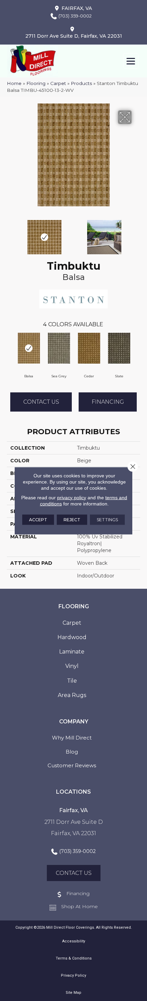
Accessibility (73, 941)
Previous (10, 233)
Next (136, 233)
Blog (72, 751)
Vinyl (72, 666)
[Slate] (119, 348)
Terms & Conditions (74, 958)
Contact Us (41, 402)
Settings (107, 519)
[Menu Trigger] (130, 61)
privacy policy (71, 497)
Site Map (73, 992)
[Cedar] (89, 348)
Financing (108, 402)
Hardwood (71, 637)
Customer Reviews (72, 765)
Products (81, 83)
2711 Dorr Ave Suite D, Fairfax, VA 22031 (73, 36)
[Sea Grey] (59, 348)
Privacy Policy (73, 975)
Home (14, 83)
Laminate (71, 651)
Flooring (35, 83)
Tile (72, 680)
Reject (72, 519)
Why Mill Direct (72, 737)
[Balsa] (29, 348)
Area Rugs (72, 695)
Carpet (58, 83)
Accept (38, 519)
